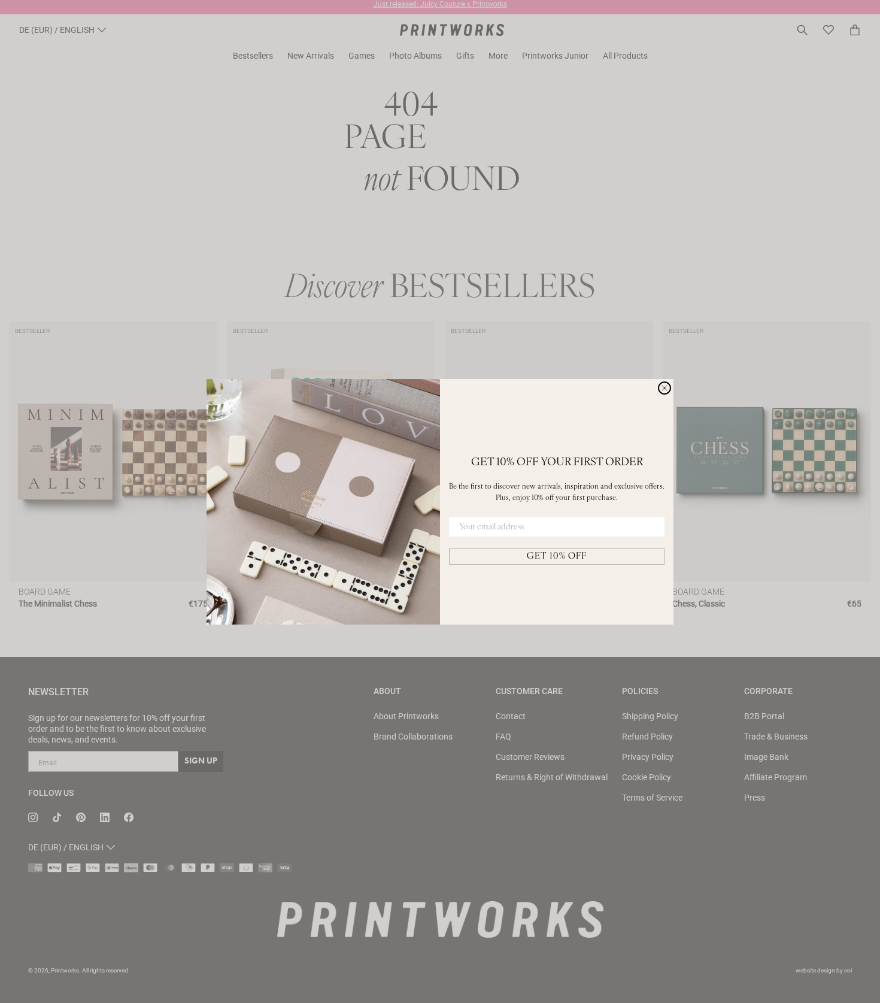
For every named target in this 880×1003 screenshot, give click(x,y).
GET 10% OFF (557, 556)
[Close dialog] (664, 388)
